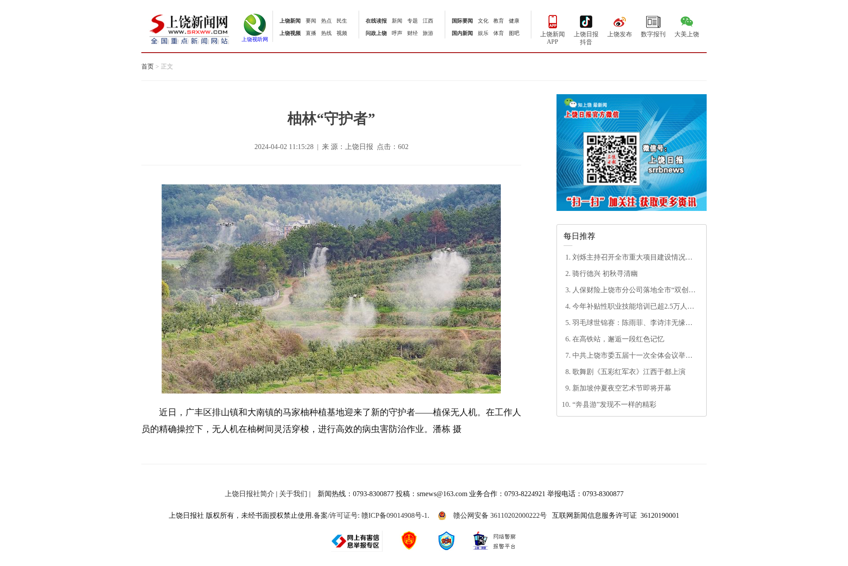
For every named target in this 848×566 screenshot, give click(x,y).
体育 (498, 33)
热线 (326, 33)
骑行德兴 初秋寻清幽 (605, 273)
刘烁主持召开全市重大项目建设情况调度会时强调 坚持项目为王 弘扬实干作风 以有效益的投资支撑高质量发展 (634, 257)
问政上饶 (376, 33)
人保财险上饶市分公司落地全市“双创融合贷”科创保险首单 (634, 290)
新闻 (397, 21)
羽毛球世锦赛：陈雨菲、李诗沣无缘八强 (632, 323)
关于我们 (293, 493)
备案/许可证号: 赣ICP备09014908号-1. (371, 515)
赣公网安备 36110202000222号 (500, 515)
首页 (147, 66)
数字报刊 (653, 34)
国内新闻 (462, 33)
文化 (483, 21)
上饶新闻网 (189, 28)
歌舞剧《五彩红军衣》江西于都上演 (628, 371)
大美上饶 (686, 34)
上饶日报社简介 (249, 493)
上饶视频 (290, 33)
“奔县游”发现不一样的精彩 (614, 404)
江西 (428, 21)
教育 (498, 21)
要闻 (311, 21)
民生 (342, 21)
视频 (342, 33)
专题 (412, 21)
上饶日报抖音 (586, 38)
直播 (311, 33)
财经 (412, 33)
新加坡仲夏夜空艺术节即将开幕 (621, 388)
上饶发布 (619, 34)
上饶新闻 (290, 21)
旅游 (428, 33)
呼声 (397, 33)
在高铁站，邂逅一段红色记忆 (618, 339)
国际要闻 (462, 21)
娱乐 (483, 33)
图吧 (514, 33)
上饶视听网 (255, 39)
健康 (514, 21)
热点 (326, 21)
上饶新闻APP (552, 38)
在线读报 (376, 21)
